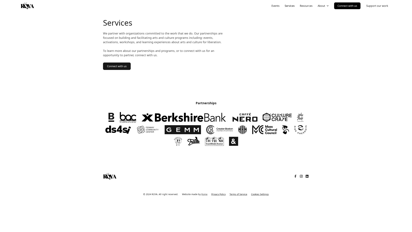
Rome (204, 194)
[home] (27, 5)
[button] (323, 6)
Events (276, 6)
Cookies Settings (260, 194)
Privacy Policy (218, 194)
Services (290, 6)
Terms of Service (238, 194)
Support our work (377, 6)
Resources (306, 6)
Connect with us (347, 6)
